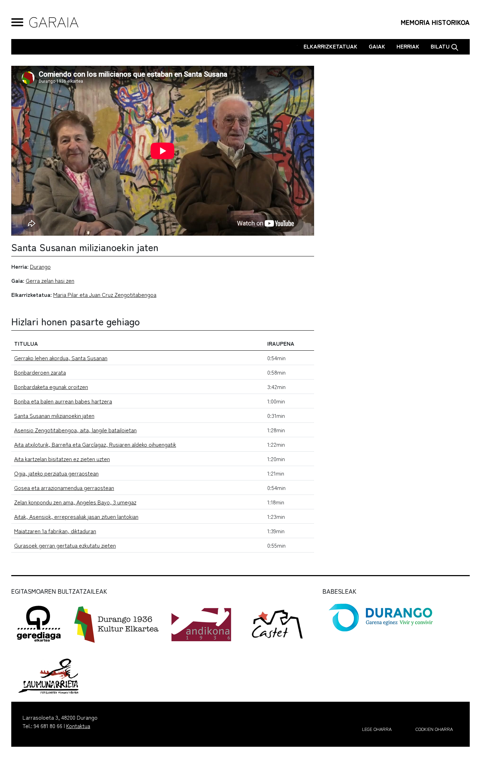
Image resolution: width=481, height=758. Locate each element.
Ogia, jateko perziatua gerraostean (56, 473)
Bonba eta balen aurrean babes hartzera (63, 401)
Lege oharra (377, 729)
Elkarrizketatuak (330, 46)
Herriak (407, 46)
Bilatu (441, 46)
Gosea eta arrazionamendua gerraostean (64, 487)
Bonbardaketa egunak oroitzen (51, 386)
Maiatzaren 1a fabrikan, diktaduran (55, 531)
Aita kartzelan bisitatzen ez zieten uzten (62, 458)
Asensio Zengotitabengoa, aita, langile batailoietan (75, 430)
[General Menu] (17, 22)
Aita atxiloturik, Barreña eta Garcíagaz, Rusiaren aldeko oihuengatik (95, 444)
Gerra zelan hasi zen (50, 280)
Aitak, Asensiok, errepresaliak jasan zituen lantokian (76, 516)
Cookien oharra (434, 729)
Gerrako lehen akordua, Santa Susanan (60, 357)
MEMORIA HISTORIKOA (435, 22)
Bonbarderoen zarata (40, 372)
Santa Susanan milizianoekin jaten (54, 415)
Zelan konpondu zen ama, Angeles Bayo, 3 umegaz (75, 502)
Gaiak (377, 46)
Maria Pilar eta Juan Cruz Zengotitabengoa (104, 294)
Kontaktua (78, 725)
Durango (40, 266)
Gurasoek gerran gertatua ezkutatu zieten (65, 545)
